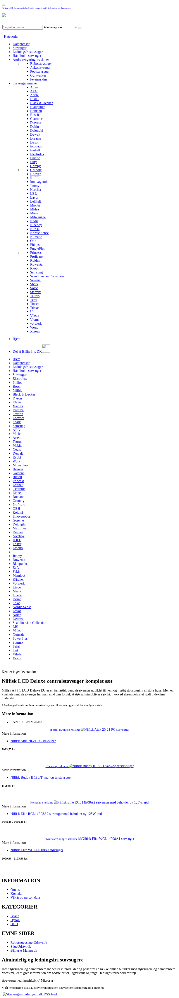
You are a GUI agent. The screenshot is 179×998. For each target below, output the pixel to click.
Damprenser (21, 44)
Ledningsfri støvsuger (28, 52)
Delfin (34, 126)
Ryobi (34, 268)
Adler (34, 87)
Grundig (36, 170)
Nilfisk (35, 229)
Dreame (35, 138)
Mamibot (19, 575)
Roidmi (35, 260)
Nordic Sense (39, 233)
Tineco (35, 304)
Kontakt (16, 893)
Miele (34, 213)
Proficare (36, 256)
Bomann (36, 111)
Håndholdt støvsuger (27, 56)
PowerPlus (37, 248)
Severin (35, 280)
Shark (34, 284)
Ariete (34, 95)
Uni (32, 311)
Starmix (35, 292)
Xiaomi (35, 331)
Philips (35, 245)
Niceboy (36, 225)
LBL (33, 193)
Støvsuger (19, 48)
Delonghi (36, 130)
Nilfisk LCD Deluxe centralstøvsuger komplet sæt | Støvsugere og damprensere (36, 8)
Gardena (18, 473)
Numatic (36, 237)
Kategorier (11, 36)
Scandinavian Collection (47, 276)
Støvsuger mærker (25, 83)
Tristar (34, 308)
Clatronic (36, 119)
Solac (34, 288)
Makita (35, 205)
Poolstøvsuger (40, 71)
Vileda (34, 315)
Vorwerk (19, 583)
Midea (34, 209)
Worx (34, 327)
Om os (15, 889)
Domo (17, 599)
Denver (18, 532)
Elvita (17, 402)
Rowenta (36, 264)
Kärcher (35, 189)
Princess (35, 252)
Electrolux (37, 154)
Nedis (34, 221)
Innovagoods (39, 182)
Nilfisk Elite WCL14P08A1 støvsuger (36, 850)
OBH (16, 508)
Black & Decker (41, 103)
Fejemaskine (38, 79)
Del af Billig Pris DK (27, 351)
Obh (33, 241)
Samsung (36, 272)
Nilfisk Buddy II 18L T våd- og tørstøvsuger (41, 777)
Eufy (33, 162)
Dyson (34, 142)
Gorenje (35, 166)
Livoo (17, 587)
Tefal (33, 300)
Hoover (35, 174)
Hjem (16, 339)
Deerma (35, 122)
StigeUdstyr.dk (20, 946)
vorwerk (36, 323)
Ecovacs (36, 146)
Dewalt (35, 134)
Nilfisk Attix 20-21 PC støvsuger (33, 741)
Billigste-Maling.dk (23, 950)
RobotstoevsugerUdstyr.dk (28, 942)
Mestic (17, 591)
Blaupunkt (37, 107)
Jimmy (34, 185)
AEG (34, 91)
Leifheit (35, 201)
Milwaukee (38, 217)
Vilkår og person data (25, 897)
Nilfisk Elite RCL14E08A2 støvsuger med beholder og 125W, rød (56, 814)
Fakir (16, 571)
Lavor (34, 197)
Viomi (34, 319)
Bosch (34, 115)
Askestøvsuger (40, 67)
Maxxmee (19, 528)
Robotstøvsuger (41, 63)
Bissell (34, 99)
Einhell (35, 150)
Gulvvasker (38, 75)
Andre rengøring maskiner (31, 59)
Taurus (35, 296)
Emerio (35, 158)
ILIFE (34, 178)
